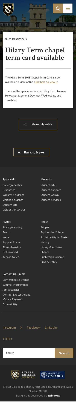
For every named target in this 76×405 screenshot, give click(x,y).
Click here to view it (46, 82)
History (45, 243)
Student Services (51, 200)
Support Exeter (12, 243)
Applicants (9, 179)
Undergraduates (12, 185)
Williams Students (13, 195)
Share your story (12, 228)
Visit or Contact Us (14, 210)
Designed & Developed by (38, 396)
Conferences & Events (16, 280)
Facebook (33, 327)
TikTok (7, 339)
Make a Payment (13, 300)
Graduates (9, 190)
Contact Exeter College (16, 295)
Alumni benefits (12, 248)
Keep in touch (11, 257)
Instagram (9, 327)
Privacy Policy (49, 262)
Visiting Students (13, 200)
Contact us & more (14, 274)
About (44, 222)
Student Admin (50, 195)
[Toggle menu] (67, 8)
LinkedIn (51, 327)
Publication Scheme (52, 257)
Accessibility (10, 305)
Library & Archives (51, 248)
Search (64, 353)
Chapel (45, 252)
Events (7, 233)
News (6, 238)
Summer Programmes (15, 285)
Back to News (34, 152)
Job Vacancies (11, 290)
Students (46, 179)
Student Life (10, 205)
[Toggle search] (58, 8)
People (45, 228)
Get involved (10, 252)
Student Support (51, 190)
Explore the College (52, 233)
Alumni (7, 222)
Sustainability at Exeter (54, 238)
